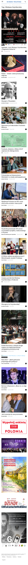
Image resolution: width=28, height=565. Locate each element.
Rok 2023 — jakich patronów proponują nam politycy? (10, 360)
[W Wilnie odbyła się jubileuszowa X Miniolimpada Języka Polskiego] (14, 246)
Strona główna (4, 5)
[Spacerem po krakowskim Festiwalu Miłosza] (14, 115)
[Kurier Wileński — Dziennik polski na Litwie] (14, 1)
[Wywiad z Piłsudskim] (14, 90)
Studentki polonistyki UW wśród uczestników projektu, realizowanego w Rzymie (13, 230)
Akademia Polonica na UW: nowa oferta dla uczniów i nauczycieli (12, 202)
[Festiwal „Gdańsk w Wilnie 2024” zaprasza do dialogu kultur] (14, 140)
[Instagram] (22, 563)
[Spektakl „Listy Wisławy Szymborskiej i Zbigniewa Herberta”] (14, 28)
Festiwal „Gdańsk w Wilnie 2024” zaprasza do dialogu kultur (12, 150)
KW (2, 51)
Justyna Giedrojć (4, 179)
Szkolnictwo (4, 199)
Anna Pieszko (4, 205)
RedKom (3, 98)
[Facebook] (19, 563)
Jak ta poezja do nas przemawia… (12, 414)
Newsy (3, 44)
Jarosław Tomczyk (5, 103)
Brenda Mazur (4, 77)
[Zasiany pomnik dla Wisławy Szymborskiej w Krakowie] (14, 270)
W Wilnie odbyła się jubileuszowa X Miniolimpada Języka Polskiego (12, 257)
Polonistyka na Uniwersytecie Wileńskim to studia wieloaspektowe (13, 176)
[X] (25, 563)
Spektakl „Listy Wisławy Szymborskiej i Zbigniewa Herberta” (13, 48)
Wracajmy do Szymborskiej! (10, 304)
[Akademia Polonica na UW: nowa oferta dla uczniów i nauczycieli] (14, 191)
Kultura (3, 71)
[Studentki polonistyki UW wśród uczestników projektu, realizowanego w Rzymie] (14, 218)
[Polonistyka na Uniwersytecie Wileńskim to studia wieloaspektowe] (14, 165)
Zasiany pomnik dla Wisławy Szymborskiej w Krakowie (10, 279)
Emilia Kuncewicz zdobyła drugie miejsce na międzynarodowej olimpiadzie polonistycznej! (12, 347)
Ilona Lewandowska (5, 363)
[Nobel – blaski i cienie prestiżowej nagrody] (14, 63)
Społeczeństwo (4, 357)
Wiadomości (4, 172)
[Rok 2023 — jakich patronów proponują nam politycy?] (14, 356)
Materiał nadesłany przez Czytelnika (8, 234)
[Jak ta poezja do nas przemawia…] (14, 403)
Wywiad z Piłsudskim (8, 101)
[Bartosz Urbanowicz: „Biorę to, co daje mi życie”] (14, 375)
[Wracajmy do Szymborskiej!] (14, 293)
